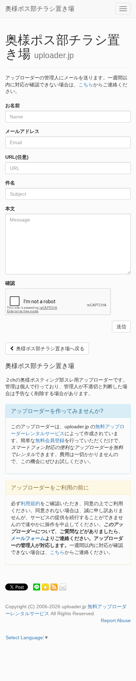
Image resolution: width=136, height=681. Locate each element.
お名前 (12, 105)
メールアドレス (22, 131)
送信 (121, 326)
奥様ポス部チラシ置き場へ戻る (49, 348)
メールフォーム (28, 538)
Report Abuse (116, 620)
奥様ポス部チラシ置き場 (39, 8)
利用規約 (30, 503)
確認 (10, 283)
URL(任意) (17, 157)
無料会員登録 (50, 440)
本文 (10, 208)
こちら (85, 84)
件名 (10, 183)
